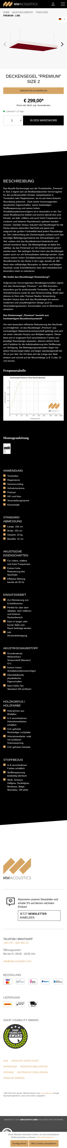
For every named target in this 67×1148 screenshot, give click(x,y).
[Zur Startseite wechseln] (20, 4)
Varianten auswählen (33, 90)
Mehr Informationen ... (46, 1137)
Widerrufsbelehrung (34, 1066)
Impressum (10, 1066)
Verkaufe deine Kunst (25, 1060)
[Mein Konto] (53, 4)
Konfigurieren (19, 1143)
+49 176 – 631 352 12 (15, 942)
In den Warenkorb (43, 120)
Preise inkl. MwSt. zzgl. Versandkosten (33, 105)
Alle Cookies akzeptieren (43, 1143)
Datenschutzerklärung (32, 1072)
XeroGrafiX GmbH (29, 1120)
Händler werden (14, 1078)
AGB (5, 1060)
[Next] (61, 44)
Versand (8, 1072)
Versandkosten (46, 1093)
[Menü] (63, 4)
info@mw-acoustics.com (17, 961)
